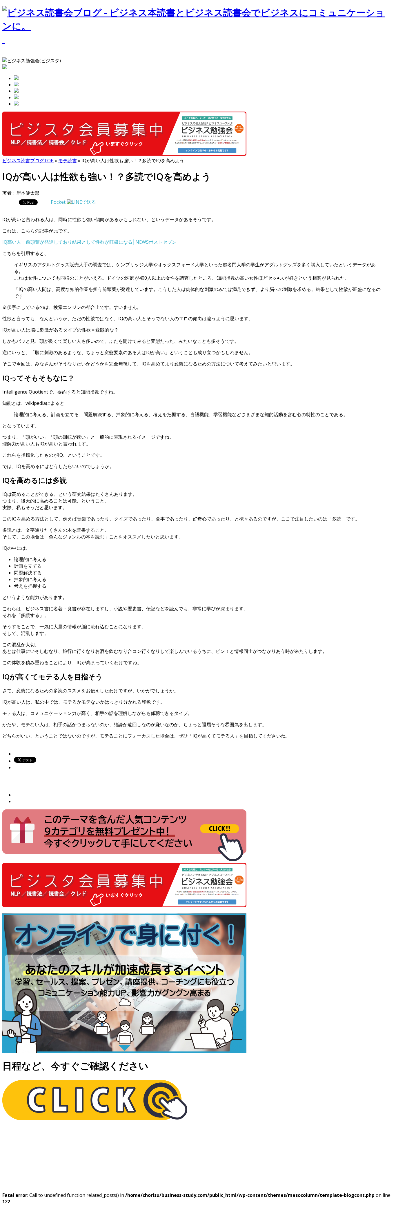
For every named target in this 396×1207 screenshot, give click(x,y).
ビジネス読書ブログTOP (28, 160)
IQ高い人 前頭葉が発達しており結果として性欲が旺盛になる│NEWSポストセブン (89, 242)
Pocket (58, 202)
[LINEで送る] (81, 202)
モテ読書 (67, 160)
